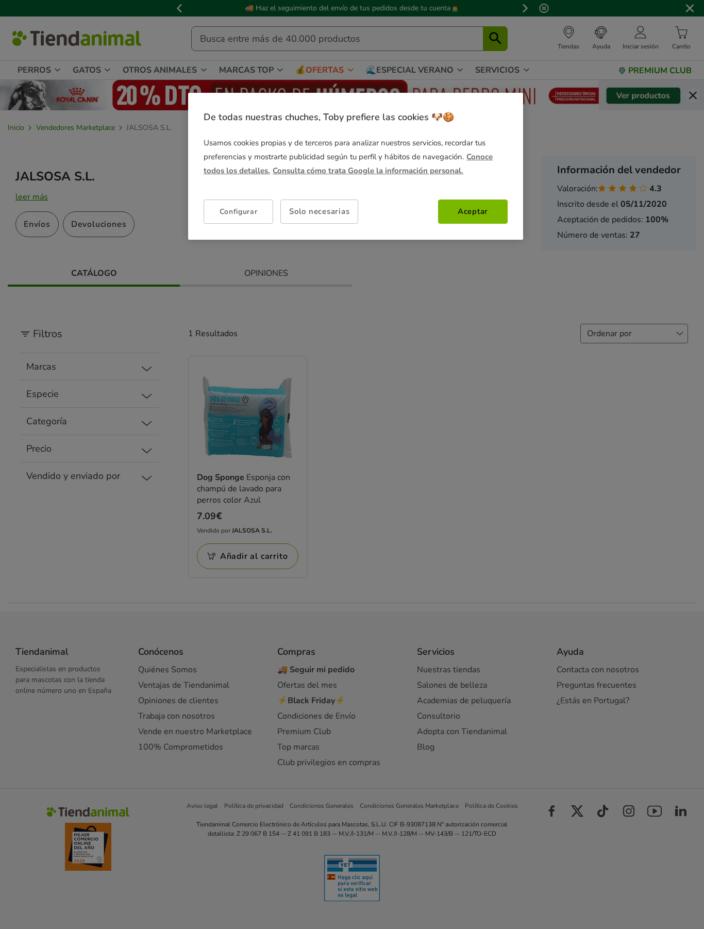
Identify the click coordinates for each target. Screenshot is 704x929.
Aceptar (473, 211)
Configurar (239, 212)
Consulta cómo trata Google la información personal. (368, 170)
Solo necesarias (319, 211)
